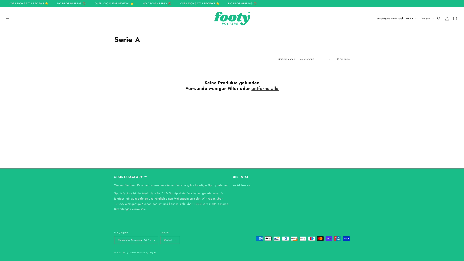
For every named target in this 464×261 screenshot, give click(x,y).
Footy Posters (129, 252)
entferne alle (265, 88)
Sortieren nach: (287, 59)
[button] (8, 18)
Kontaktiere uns (241, 185)
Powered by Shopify (146, 252)
